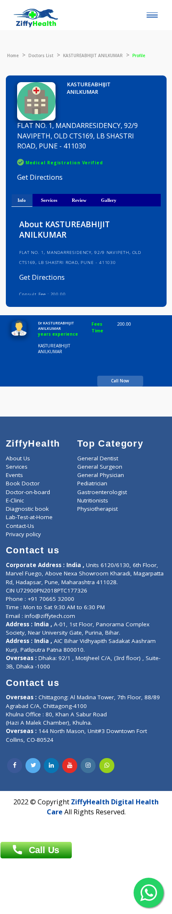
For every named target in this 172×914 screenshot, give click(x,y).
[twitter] (32, 765)
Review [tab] (79, 200)
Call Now (120, 381)
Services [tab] (49, 200)
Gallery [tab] (108, 200)
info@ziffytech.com (50, 616)
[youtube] (69, 765)
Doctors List (40, 55)
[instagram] (88, 765)
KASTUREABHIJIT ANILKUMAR (93, 55)
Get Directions (40, 177)
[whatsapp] (106, 765)
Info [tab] (22, 200)
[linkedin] (51, 765)
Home (13, 55)
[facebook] (14, 765)
